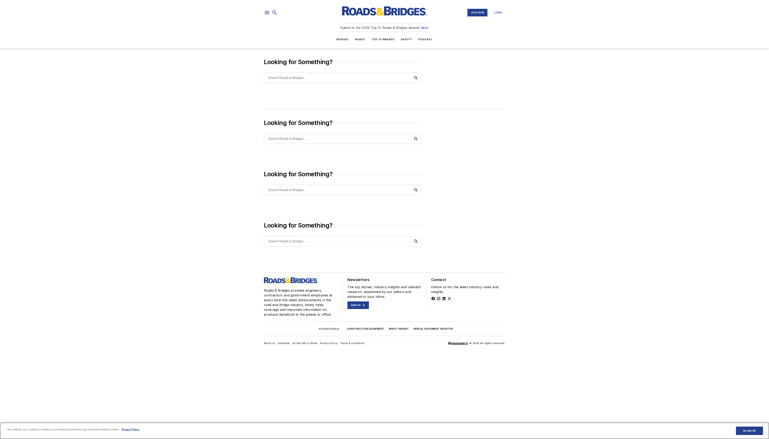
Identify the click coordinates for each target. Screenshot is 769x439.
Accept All (749, 430)
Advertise (284, 343)
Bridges (342, 39)
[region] (384, 431)
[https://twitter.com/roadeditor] (449, 299)
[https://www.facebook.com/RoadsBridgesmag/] (433, 299)
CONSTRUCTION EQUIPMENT (365, 328)
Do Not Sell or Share (305, 343)
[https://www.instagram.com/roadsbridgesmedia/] (439, 299)
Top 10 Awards (383, 39)
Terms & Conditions (352, 343)
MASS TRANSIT (399, 328)
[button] (267, 13)
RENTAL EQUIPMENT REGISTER (433, 328)
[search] (275, 13)
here (424, 28)
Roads (360, 39)
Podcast (425, 39)
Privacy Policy (329, 343)
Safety (406, 39)
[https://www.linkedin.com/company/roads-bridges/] (444, 299)
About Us (269, 343)
